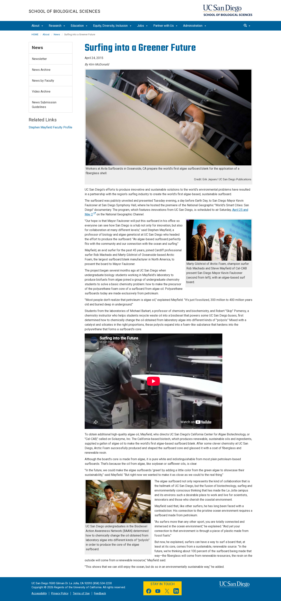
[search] (247, 26)
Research (55, 25)
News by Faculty (43, 80)
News (57, 34)
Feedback (100, 593)
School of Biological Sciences (64, 11)
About (36, 25)
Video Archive (41, 91)
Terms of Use (81, 593)
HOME (35, 34)
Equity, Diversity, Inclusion (110, 25)
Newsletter (39, 59)
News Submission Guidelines (44, 105)
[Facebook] (149, 591)
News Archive (41, 70)
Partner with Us (164, 25)
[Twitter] (167, 591)
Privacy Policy (59, 593)
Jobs (141, 25)
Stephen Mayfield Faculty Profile (50, 127)
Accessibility (39, 593)
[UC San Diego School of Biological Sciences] (227, 10)
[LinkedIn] (176, 591)
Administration (193, 25)
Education (77, 25)
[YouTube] (158, 591)
